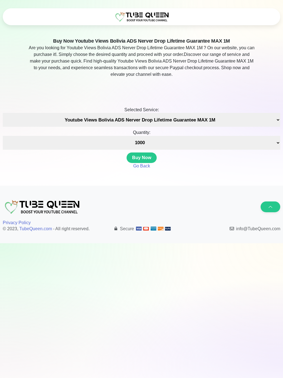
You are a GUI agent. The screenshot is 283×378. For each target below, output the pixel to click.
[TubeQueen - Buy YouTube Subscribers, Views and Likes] (141, 17)
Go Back (141, 166)
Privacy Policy (17, 222)
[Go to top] (270, 206)
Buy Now (141, 157)
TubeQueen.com (35, 228)
